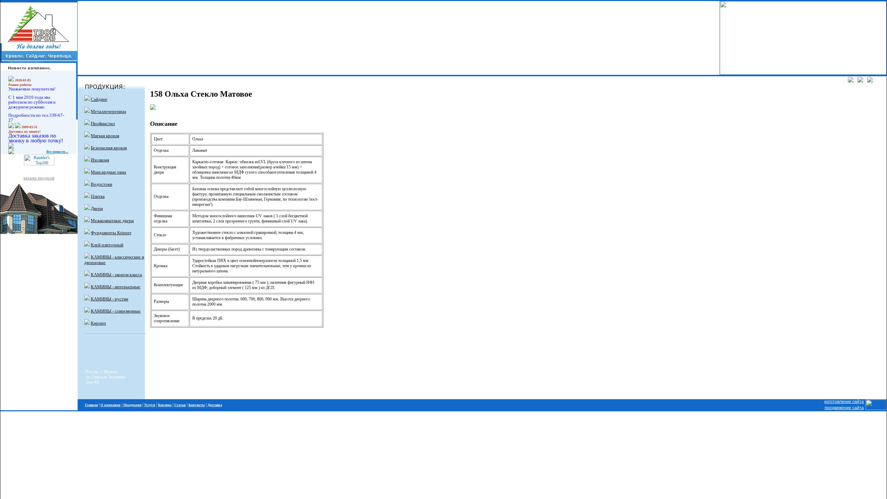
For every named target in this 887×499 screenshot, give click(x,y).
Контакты (196, 405)
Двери (97, 208)
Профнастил (103, 123)
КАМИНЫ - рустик (109, 298)
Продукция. (101, 28)
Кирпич (98, 323)
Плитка (98, 196)
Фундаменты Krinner (111, 232)
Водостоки (101, 184)
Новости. (98, 36)
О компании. (102, 11)
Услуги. (97, 20)
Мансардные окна (108, 172)
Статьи (180, 405)
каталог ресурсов (39, 178)
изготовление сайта (844, 401)
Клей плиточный (107, 244)
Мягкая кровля (105, 135)
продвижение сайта (844, 407)
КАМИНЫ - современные (116, 311)
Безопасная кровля (109, 147)
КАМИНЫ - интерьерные (115, 286)
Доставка (215, 405)
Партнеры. (100, 45)
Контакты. (100, 61)
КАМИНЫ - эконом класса (116, 274)
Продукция (132, 405)
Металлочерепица (108, 111)
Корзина (165, 405)
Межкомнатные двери (112, 220)
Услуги (149, 405)
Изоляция (100, 160)
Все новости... (57, 152)
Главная (91, 405)
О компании (110, 405)
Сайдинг (99, 99)
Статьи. (97, 53)
